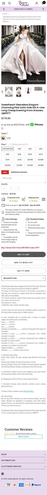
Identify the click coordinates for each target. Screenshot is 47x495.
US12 (41, 154)
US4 (40, 149)
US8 (19, 154)
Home (5, 14)
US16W (30, 160)
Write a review (23, 437)
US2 (30, 149)
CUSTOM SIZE (7, 149)
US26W (41, 165)
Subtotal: (4, 194)
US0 (19, 149)
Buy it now (23, 271)
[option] (23, 54)
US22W (19, 165)
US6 (7, 154)
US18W (40, 160)
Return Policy (29, 391)
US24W (30, 165)
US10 (30, 154)
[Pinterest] (2, 473)
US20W (7, 165)
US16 (19, 160)
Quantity (4, 184)
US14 (7, 160)
